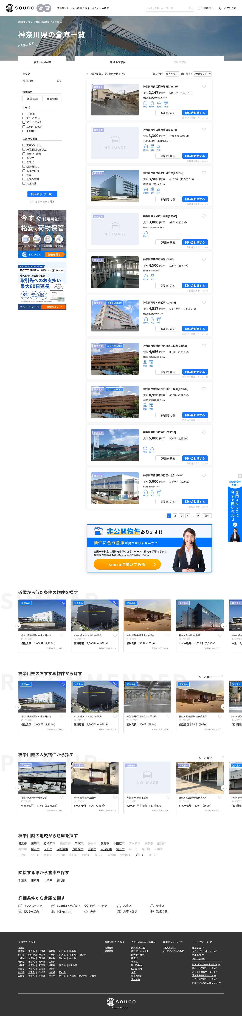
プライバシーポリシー (202, 951)
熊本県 (52, 975)
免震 (28, 175)
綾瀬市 (120, 849)
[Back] (18, 626)
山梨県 (48, 880)
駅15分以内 (32, 166)
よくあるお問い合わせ (173, 951)
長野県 (31, 958)
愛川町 (140, 855)
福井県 (72, 958)
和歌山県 (72, 965)
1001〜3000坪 (34, 126)
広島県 (21, 972)
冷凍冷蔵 (31, 183)
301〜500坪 (33, 118)
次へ (206, 515)
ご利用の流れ (169, 947)
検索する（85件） (42, 194)
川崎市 (35, 843)
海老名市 (77, 849)
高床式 (30, 158)
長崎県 (42, 975)
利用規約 (196, 954)
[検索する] (191, 8)
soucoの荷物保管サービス (204, 964)
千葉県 (22, 880)
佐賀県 (31, 975)
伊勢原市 (62, 849)
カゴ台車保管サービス (202, 979)
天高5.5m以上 (34, 145)
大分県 (62, 975)
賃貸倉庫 (32, 99)
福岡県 (21, 975)
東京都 (35, 880)
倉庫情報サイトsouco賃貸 (28, 22)
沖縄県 (93, 975)
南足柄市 (106, 849)
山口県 (52, 972)
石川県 (42, 958)
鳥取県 (31, 972)
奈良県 (62, 965)
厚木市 (35, 849)
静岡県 (61, 880)
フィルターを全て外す (42, 201)
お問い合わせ (198, 958)
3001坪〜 (31, 131)
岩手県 (31, 951)
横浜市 (22, 843)
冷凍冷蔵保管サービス (202, 975)
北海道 (21, 947)
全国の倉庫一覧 (47, 22)
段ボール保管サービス (202, 968)
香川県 (31, 968)
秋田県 (42, 951)
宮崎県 (72, 975)
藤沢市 (104, 843)
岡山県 (62, 972)
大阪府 (21, 965)
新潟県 (52, 958)
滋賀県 (52, 965)
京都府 (42, 965)
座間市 (92, 849)
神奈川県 (31, 954)
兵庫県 (31, 965)
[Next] (224, 626)
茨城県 (83, 954)
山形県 (62, 951)
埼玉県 (42, 954)
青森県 (21, 951)
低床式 (30, 162)
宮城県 (52, 951)
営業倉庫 (52, 99)
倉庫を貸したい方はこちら (205, 982)
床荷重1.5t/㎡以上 (36, 149)
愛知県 (31, 961)
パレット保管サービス (202, 971)
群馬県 (62, 954)
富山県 (62, 958)
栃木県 (72, 954)
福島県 (72, 951)
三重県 (52, 961)
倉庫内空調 (32, 179)
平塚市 (79, 843)
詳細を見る (168, 113)
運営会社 (196, 947)
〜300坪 (31, 114)
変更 (59, 81)
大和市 (48, 849)
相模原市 (49, 843)
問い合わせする (195, 112)
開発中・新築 (33, 153)
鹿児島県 (83, 975)
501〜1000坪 (33, 122)
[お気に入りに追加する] (204, 86)
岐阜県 (42, 961)
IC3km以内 (32, 170)
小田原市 (119, 843)
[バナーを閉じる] (240, 476)
